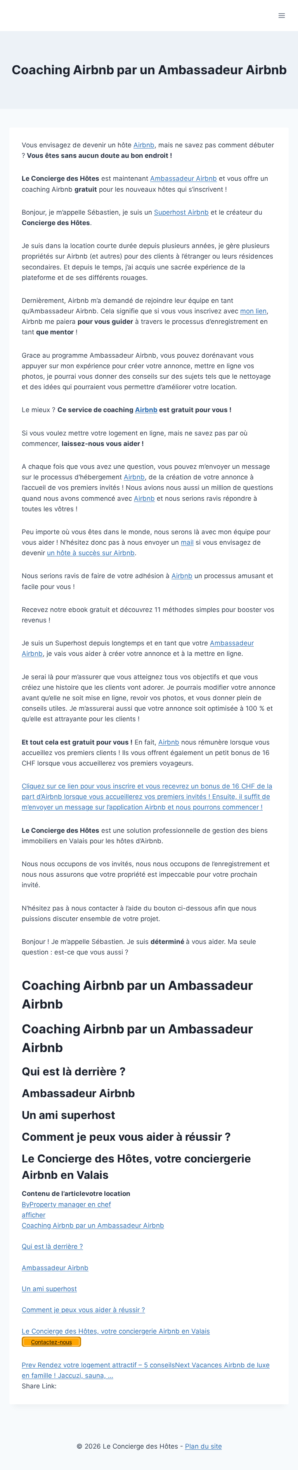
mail (187, 542)
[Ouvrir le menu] (281, 15)
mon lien (253, 311)
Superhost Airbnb (181, 212)
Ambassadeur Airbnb (183, 178)
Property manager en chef (66, 1204)
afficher (33, 1215)
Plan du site (203, 1446)
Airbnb (143, 145)
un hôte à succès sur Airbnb (91, 553)
